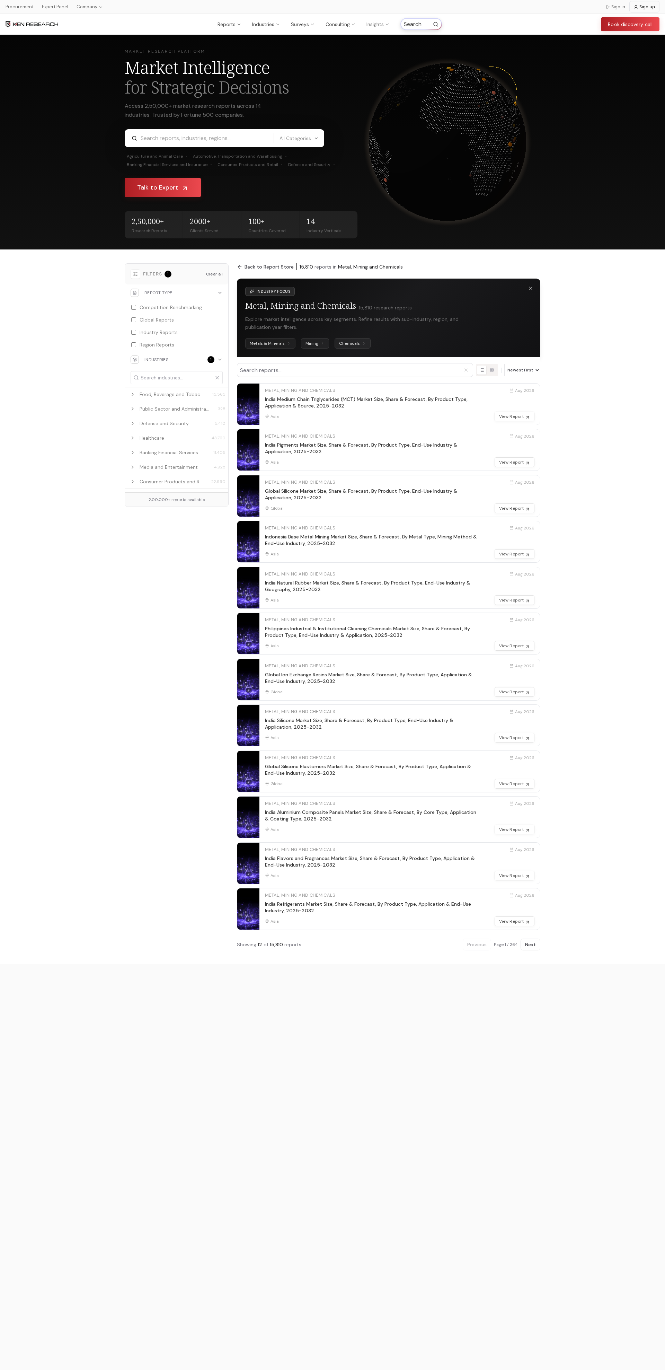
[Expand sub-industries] (132, 394)
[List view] (481, 370)
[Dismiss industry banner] (530, 288)
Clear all (214, 274)
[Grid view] (492, 370)
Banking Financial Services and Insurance (169, 164)
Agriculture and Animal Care (157, 156)
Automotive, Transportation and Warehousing (240, 156)
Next (530, 944)
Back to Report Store (269, 267)
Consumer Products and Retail (250, 164)
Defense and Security (311, 164)
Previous (477, 944)
